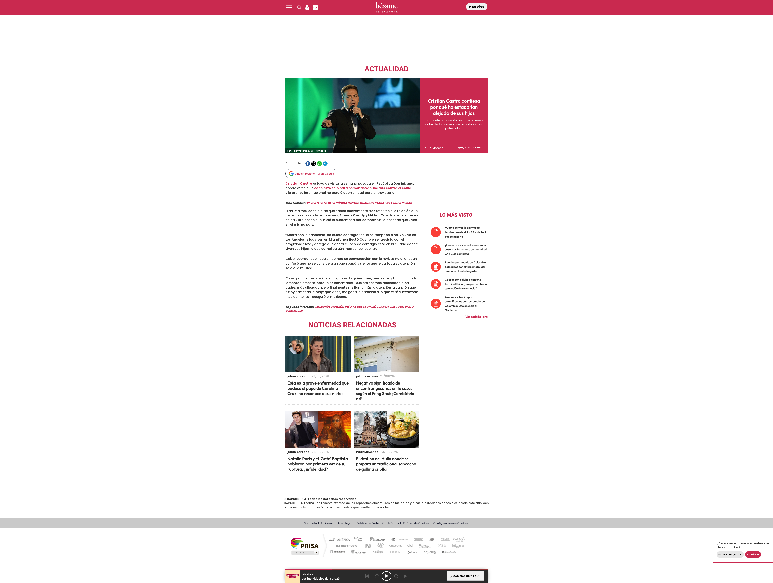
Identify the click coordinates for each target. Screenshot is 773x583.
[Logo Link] (386, 7)
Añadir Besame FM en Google (314, 173)
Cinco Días (395, 545)
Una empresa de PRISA (304, 543)
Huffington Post (346, 545)
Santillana (379, 539)
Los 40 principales (359, 539)
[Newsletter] (315, 7)
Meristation (449, 551)
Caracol (458, 539)
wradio (380, 545)
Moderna (357, 551)
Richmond (338, 551)
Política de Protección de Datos (378, 523)
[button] (289, 7)
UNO (368, 545)
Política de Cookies (416, 523)
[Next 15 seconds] (396, 576)
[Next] (406, 576)
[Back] (367, 576)
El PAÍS (340, 539)
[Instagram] (11, 42)
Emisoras (327, 523)
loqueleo (430, 551)
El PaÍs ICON (395, 551)
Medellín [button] (307, 574)
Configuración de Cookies (450, 523)
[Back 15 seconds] (377, 576)
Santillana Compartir (400, 539)
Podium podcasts (378, 551)
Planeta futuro (440, 545)
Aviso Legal (344, 523)
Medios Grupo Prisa (304, 552)
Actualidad (386, 69)
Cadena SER (417, 539)
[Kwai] (20, 42)
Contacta (310, 523)
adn (443, 539)
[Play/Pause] (386, 576)
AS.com (430, 539)
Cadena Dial (410, 545)
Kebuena (454, 545)
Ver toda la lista (476, 317)
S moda (411, 551)
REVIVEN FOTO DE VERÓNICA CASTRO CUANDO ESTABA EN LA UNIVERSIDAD (359, 203)
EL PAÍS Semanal (425, 545)
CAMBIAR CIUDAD (464, 576)
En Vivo (477, 6)
